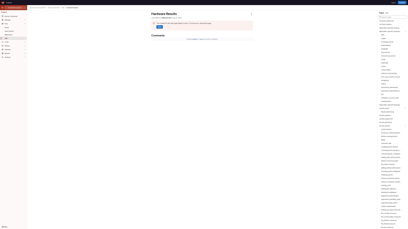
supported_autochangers (390, 196)
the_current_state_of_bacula (391, 217)
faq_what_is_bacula (388, 164)
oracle (383, 66)
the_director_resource (389, 220)
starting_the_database (388, 192)
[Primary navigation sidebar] (2, 7)
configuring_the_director (389, 147)
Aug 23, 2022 (176, 18)
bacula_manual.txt (385, 122)
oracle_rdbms (386, 70)
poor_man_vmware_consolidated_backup (391, 77)
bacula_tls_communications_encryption (391, 133)
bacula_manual (384, 126)
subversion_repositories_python (391, 91)
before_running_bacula (389, 136)
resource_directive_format (390, 178)
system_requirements (388, 206)
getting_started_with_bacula (390, 168)
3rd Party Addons (385, 24)
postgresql (385, 80)
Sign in (393, 2)
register (195, 39)
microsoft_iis (385, 52)
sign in (202, 39)
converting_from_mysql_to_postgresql (391, 150)
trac (382, 94)
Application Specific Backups (389, 105)
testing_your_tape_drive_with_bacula (391, 210)
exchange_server (387, 42)
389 (382, 35)
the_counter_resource (388, 213)
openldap (384, 63)
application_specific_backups (389, 31)
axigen (383, 38)
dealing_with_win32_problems (391, 157)
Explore (9, 2)
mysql (383, 59)
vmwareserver (386, 101)
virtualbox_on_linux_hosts (390, 98)
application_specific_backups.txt (390, 28)
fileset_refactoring (387, 112)
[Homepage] (3, 2)
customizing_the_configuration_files (391, 154)
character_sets (386, 143)
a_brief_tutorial (386, 129)
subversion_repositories (389, 87)
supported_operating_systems (391, 199)
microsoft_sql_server (388, 56)
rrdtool (383, 84)
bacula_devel (384, 108)
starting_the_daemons (388, 189)
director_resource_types (389, 161)
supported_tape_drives (389, 203)
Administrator (167, 18)
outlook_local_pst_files (389, 73)
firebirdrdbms (386, 45)
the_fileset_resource (388, 224)
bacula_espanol (385, 115)
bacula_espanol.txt (386, 119)
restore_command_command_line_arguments (391, 182)
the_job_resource (387, 227)
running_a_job (386, 185)
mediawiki (384, 49)
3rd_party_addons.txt (386, 21)
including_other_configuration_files (391, 171)
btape (383, 140)
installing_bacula (387, 175)
